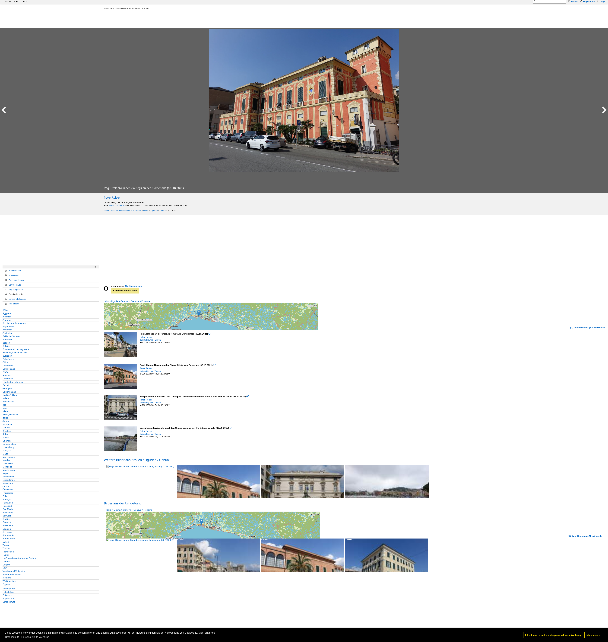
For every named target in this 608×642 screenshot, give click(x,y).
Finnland (7, 375)
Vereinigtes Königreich (14, 571)
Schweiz (7, 515)
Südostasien (9, 538)
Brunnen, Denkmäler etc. (15, 352)
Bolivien (6, 346)
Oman (6, 486)
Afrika (5, 310)
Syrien (6, 542)
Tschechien (8, 551)
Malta (5, 453)
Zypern (6, 584)
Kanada (6, 427)
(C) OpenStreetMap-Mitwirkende (587, 327)
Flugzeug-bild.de (16, 290)
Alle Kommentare (133, 286)
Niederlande (9, 480)
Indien (6, 398)
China (5, 362)
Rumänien (8, 502)
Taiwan (6, 545)
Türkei (6, 555)
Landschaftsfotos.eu (17, 299)
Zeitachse (7, 595)
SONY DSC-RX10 (116, 205)
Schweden (8, 512)
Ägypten (7, 313)
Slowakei (7, 522)
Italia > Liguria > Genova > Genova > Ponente (127, 301)
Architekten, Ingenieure (14, 323)
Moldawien (8, 463)
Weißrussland (9, 581)
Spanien (7, 529)
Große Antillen (10, 395)
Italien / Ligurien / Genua (150, 340)
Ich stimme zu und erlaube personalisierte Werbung (553, 635)
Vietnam (7, 577)
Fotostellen (8, 592)
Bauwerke (8, 339)
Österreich (8, 489)
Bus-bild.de (14, 275)
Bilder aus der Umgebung (123, 503)
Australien (8, 333)
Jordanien (8, 424)
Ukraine (6, 561)
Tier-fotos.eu (14, 304)
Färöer (6, 372)
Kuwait (6, 437)
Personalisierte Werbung (35, 637)
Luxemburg (8, 447)
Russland (7, 506)
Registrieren (589, 1)
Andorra (7, 320)
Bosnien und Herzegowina (16, 349)
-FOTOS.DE (16, 1)
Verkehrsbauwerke (12, 574)
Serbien (6, 519)
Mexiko (6, 460)
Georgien (7, 388)
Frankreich (8, 378)
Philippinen (8, 493)
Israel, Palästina (11, 414)
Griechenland (9, 391)
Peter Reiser (112, 197)
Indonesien (8, 401)
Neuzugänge (9, 588)
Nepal (5, 473)
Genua (163, 211)
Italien (146, 211)
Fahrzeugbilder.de (16, 280)
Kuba (5, 434)
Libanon (7, 440)
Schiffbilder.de (15, 285)
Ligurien (154, 211)
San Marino (8, 509)
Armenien (7, 329)
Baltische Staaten (11, 336)
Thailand (7, 548)
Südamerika (9, 535)
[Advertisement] (161, 19)
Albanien (7, 316)
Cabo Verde (8, 359)
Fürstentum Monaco (13, 382)
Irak (4, 404)
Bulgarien (7, 356)
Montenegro (9, 470)
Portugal (7, 499)
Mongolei (7, 466)
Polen (5, 496)
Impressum (8, 598)
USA (5, 568)
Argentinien (8, 326)
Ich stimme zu (593, 635)
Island (6, 411)
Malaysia (7, 450)
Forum (574, 1)
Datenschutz (9, 601)
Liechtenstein (9, 444)
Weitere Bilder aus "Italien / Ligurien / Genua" (137, 460)
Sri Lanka (7, 532)
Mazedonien (9, 457)
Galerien (7, 385)
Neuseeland (9, 476)
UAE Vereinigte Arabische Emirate (19, 558)
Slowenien (8, 525)
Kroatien (7, 431)
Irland (5, 408)
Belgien (6, 343)
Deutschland (9, 369)
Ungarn (6, 564)
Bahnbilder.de (15, 271)
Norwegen (8, 483)
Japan (6, 421)
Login (602, 1)
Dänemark (8, 365)
